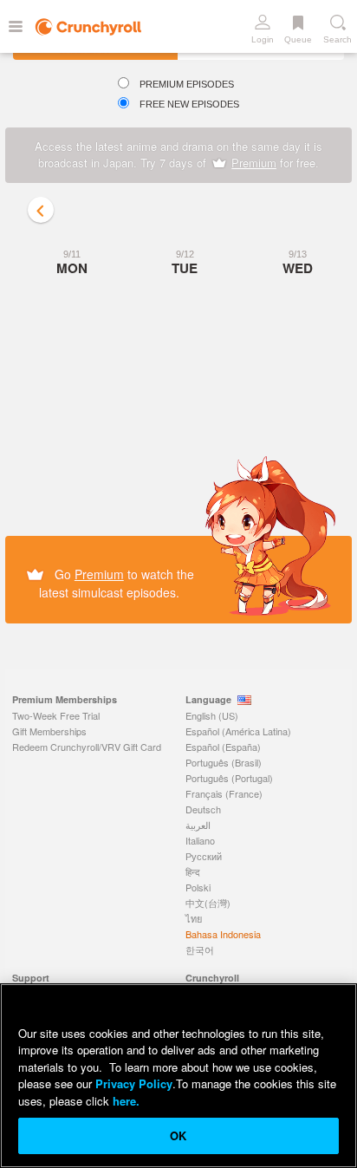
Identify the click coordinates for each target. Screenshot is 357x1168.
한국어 (199, 949)
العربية (198, 825)
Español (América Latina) (238, 731)
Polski (198, 887)
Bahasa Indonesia (223, 934)
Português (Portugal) (229, 778)
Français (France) (224, 793)
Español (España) (223, 747)
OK (178, 1135)
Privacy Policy (133, 1083)
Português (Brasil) (223, 762)
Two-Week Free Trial (56, 715)
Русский (203, 856)
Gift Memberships (49, 731)
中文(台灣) (207, 903)
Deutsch (203, 809)
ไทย (193, 918)
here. (124, 1101)
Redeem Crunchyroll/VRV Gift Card (86, 747)
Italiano (200, 840)
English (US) (211, 715)
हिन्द (192, 871)
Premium (253, 162)
